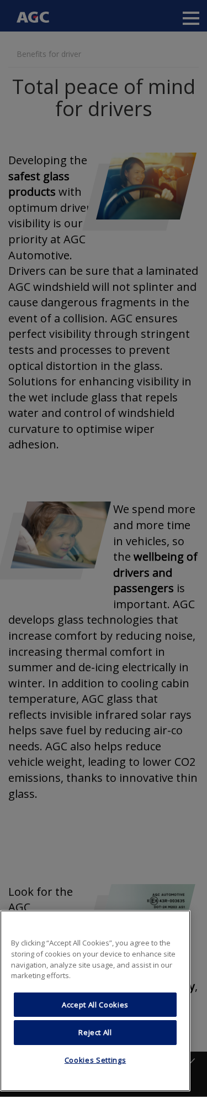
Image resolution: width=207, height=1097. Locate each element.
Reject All (95, 1032)
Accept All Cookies (95, 1005)
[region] (95, 1000)
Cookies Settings (95, 1060)
